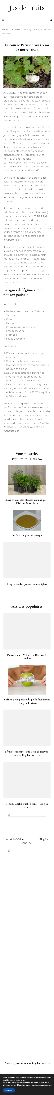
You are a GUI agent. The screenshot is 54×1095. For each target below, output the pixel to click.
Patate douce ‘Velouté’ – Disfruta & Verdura (27, 657)
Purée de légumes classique (27, 535)
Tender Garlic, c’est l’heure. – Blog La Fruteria (27, 805)
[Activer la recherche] (51, 20)
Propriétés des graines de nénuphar (27, 584)
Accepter (8, 1090)
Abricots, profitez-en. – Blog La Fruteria (27, 1063)
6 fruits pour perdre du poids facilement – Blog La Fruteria (27, 701)
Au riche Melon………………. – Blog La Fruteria (27, 841)
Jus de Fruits (27, 8)
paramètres (46, 1085)
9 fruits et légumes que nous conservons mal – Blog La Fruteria (27, 753)
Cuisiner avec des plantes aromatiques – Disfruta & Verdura (27, 501)
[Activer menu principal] (4, 20)
